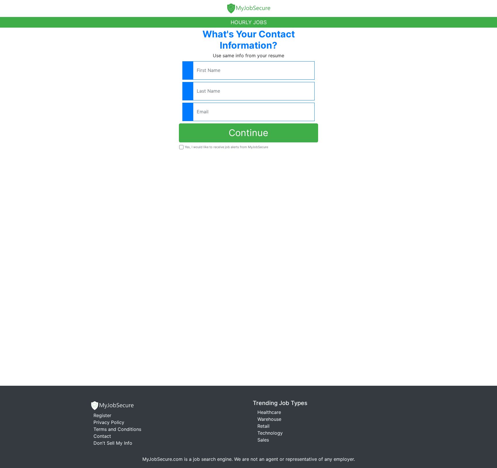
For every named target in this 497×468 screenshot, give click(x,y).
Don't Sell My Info (112, 443)
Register (102, 415)
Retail (263, 426)
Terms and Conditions (117, 429)
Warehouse (269, 419)
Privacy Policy (108, 422)
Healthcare (269, 412)
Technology (270, 433)
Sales (263, 440)
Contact (102, 436)
